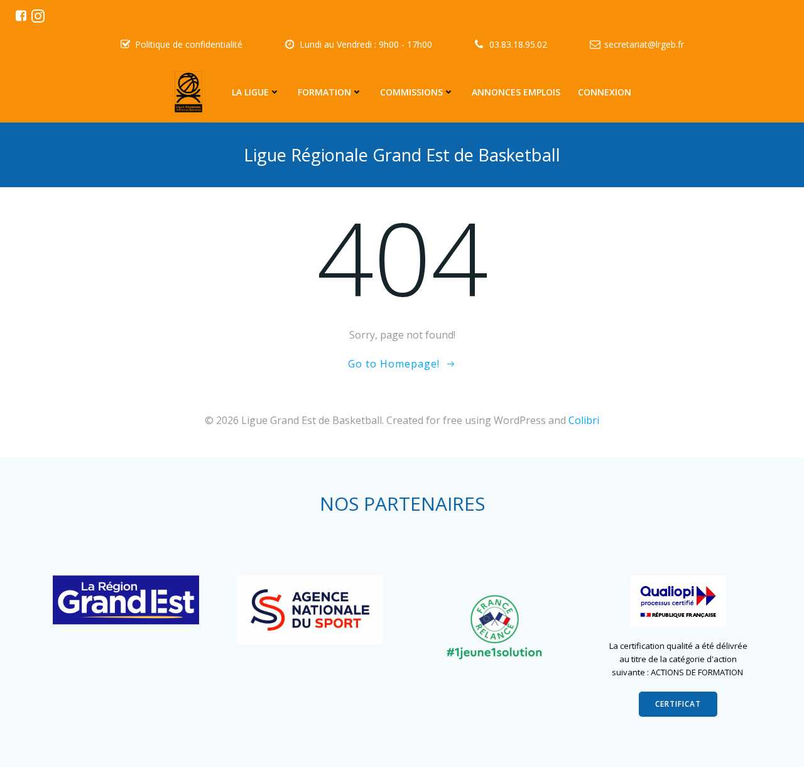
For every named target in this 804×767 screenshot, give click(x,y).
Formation (324, 92)
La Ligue (250, 92)
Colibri (583, 420)
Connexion (604, 92)
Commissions (411, 92)
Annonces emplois (516, 92)
